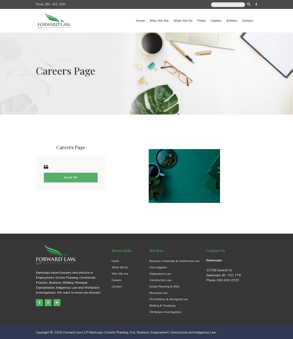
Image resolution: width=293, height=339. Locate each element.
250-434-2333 (228, 280)
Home (140, 21)
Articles (231, 21)
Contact (247, 21)
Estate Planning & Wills (164, 286)
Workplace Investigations (165, 312)
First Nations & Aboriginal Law (168, 299)
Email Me (71, 177)
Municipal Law (158, 293)
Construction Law (160, 280)
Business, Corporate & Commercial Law (174, 261)
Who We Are (159, 21)
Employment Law (160, 274)
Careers (216, 21)
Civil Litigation (158, 267)
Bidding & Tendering (162, 306)
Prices (201, 21)
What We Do (183, 21)
